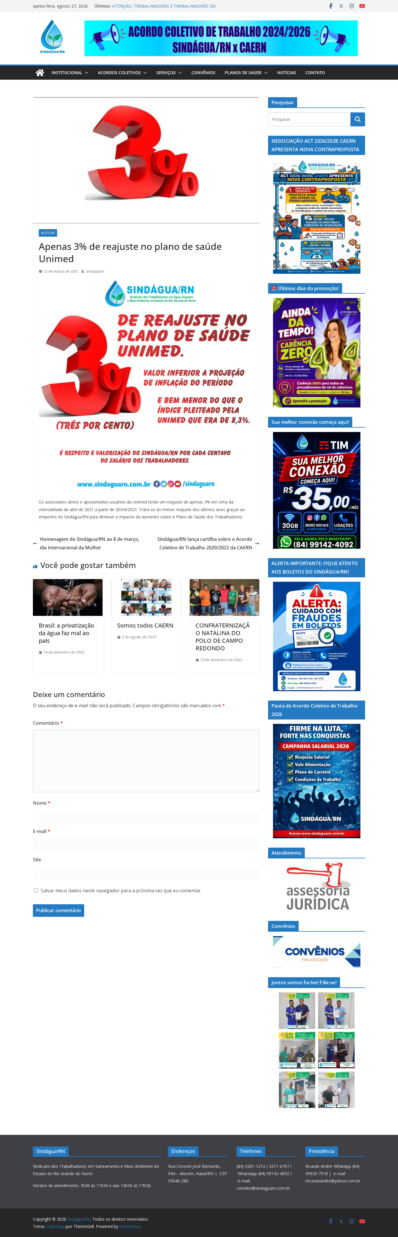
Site (37, 859)
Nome (41, 803)
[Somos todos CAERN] (146, 583)
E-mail (41, 831)
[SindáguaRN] (40, 73)
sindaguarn (95, 271)
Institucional (67, 72)
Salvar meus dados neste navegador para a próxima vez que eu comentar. (121, 890)
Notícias (286, 72)
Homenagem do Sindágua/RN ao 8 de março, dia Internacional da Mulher (89, 543)
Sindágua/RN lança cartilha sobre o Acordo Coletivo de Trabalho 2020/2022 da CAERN (204, 543)
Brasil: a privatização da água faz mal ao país (66, 632)
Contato (315, 72)
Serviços (166, 72)
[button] (85, 73)
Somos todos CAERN (145, 625)
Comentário (48, 723)
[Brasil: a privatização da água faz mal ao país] (68, 583)
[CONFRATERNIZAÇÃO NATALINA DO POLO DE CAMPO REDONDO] (224, 583)
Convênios (203, 72)
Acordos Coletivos (119, 72)
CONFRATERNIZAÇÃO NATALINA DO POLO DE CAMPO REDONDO (223, 636)
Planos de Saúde (243, 72)
